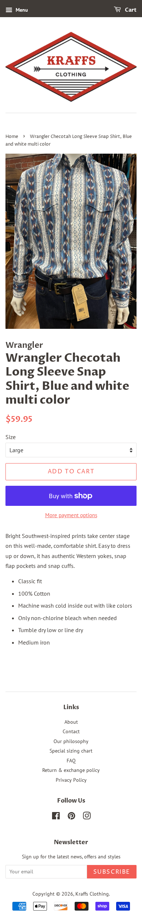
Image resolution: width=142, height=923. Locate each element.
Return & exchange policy (71, 770)
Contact (71, 731)
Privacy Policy (71, 780)
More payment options (71, 515)
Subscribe (111, 872)
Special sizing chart (71, 750)
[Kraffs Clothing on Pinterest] (71, 817)
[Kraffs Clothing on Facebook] (56, 817)
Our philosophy (71, 741)
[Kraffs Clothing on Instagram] (87, 817)
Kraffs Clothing (92, 894)
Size (10, 437)
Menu (21, 10)
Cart (130, 10)
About (71, 722)
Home (11, 137)
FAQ (71, 760)
